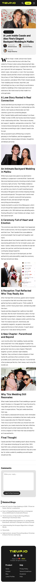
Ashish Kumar (12, 46)
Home (7, 569)
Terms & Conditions (25, 571)
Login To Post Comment (12, 493)
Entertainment (9, 32)
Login (28, 3)
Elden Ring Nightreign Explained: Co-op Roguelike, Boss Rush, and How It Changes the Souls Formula (18, 521)
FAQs (21, 576)
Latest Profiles (10, 576)
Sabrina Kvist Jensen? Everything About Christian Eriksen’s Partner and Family (18, 534)
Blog (7, 574)
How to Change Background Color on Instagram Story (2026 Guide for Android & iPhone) (17, 512)
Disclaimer (23, 574)
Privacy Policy (24, 569)
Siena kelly (5, 530)
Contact (8, 571)
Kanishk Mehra (27, 46)
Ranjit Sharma (12, 51)
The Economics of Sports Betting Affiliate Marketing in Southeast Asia (16, 516)
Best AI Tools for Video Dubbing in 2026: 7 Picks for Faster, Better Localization (18, 507)
